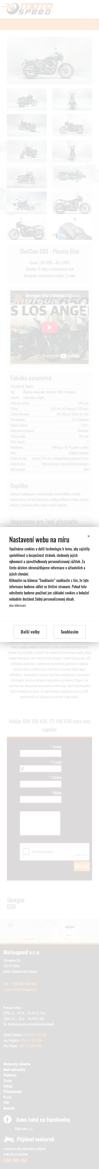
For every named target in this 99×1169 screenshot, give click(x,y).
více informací (17, 605)
